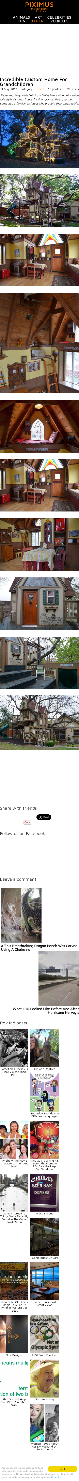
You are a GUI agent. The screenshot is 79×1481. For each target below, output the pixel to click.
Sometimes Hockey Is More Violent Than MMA (14, 1071)
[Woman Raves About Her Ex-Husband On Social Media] (44, 1440)
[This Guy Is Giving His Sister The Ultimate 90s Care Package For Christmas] (44, 1157)
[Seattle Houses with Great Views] (44, 1299)
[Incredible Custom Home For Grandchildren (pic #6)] (39, 510)
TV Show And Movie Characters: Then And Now (14, 1163)
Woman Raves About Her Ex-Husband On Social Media (44, 1446)
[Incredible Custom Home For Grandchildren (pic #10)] (39, 749)
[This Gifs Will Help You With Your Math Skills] (14, 1396)
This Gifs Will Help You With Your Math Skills (14, 1402)
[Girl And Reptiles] (44, 1066)
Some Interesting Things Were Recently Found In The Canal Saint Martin (14, 1218)
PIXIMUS (39, 4)
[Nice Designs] (14, 1352)
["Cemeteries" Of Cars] (44, 1254)
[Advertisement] (39, 50)
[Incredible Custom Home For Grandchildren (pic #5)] (39, 451)
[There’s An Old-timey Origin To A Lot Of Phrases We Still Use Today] (14, 1299)
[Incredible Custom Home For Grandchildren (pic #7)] (39, 569)
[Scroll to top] (65, 1463)
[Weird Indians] (44, 1210)
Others (38, 21)
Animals (21, 17)
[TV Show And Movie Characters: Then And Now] (14, 1157)
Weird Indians (44, 1213)
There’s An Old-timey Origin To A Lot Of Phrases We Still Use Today (14, 1306)
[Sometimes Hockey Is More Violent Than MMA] (14, 1066)
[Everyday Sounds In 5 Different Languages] (44, 1110)
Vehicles (59, 21)
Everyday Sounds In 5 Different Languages (45, 1115)
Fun (22, 21)
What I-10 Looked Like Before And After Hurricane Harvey (46, 1011)
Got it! (62, 1468)
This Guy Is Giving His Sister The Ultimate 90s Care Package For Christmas (45, 1165)
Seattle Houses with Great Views (45, 1303)
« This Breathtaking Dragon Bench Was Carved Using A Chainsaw (39, 948)
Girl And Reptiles (44, 1069)
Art (39, 17)
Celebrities (59, 17)
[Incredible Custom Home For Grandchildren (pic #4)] (39, 392)
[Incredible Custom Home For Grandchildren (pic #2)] (39, 226)
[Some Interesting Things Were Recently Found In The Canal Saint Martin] (14, 1210)
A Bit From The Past (45, 1355)
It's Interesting (44, 1399)
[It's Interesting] (44, 1396)
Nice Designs (14, 1355)
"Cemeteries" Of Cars (44, 1257)
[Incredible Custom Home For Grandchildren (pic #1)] (39, 166)
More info (55, 1477)
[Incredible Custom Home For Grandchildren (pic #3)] (39, 285)
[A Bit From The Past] (44, 1352)
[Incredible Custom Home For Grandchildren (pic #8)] (39, 629)
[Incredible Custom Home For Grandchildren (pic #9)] (39, 687)
